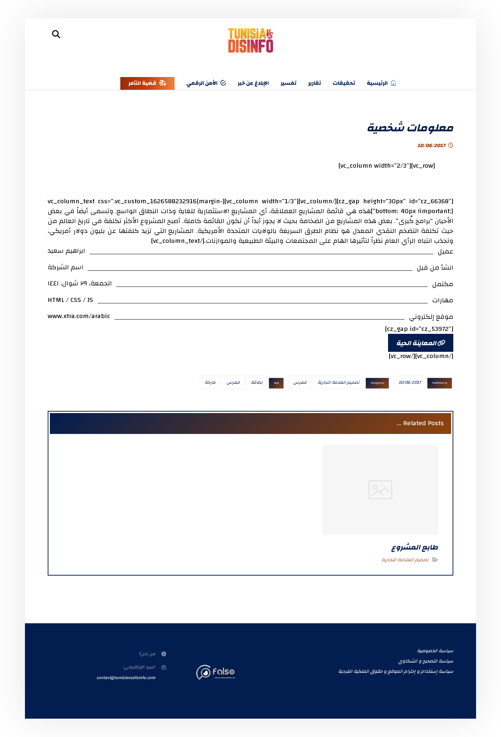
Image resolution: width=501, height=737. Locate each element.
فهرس (300, 382)
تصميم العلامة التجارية (338, 382)
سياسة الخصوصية (435, 650)
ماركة (210, 382)
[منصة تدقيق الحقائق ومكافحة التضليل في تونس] (250, 41)
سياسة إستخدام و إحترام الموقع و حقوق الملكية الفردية (395, 671)
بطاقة (257, 382)
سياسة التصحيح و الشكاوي (425, 661)
